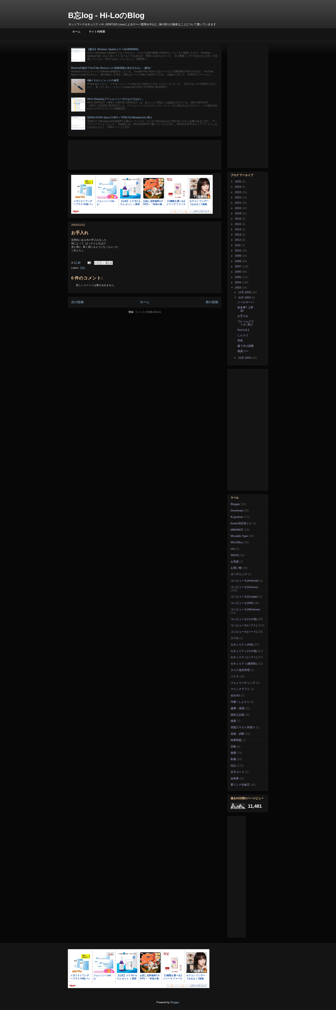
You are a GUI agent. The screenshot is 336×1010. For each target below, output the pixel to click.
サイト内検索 (97, 31)
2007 (238, 266)
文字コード (237, 772)
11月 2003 (244, 297)
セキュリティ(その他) (244, 650)
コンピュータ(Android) (244, 580)
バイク (235, 676)
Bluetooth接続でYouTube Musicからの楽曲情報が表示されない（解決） (111, 67)
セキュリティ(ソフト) (244, 657)
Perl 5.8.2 (243, 329)
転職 (233, 759)
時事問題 (236, 740)
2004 (238, 282)
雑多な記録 (237, 714)
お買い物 (236, 567)
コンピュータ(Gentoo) (244, 587)
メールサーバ (245, 302)
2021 (238, 202)
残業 (233, 720)
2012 (238, 239)
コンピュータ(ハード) (244, 631)
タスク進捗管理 (240, 670)
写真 (240, 340)
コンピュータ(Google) (244, 596)
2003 (238, 287)
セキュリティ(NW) (242, 644)
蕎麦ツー (242, 351)
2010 (238, 250)
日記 (82, 267)
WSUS (235, 555)
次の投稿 (77, 302)
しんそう (242, 335)
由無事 (235, 778)
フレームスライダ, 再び (245, 323)
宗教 (233, 746)
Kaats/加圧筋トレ (241, 523)
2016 (238, 218)
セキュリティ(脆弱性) (244, 663)
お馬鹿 (235, 561)
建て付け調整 (245, 345)
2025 (238, 181)
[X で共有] (103, 263)
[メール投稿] (89, 262)
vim (233, 548)
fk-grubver (237, 516)
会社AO (235, 695)
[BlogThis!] (100, 263)
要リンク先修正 (240, 784)
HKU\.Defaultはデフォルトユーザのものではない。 (116, 99)
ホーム (76, 31)
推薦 (233, 752)
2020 (238, 208)
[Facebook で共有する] (107, 263)
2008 (238, 261)
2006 (238, 271)
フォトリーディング (243, 682)
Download (237, 510)
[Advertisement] (144, 154)
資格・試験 (237, 733)
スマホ (235, 638)
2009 (238, 255)
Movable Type (239, 535)
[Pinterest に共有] (111, 263)
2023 (238, 192)
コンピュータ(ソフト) (244, 625)
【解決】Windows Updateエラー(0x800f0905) (112, 49)
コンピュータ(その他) (244, 619)
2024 (238, 186)
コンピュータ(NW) (242, 602)
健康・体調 (237, 708)
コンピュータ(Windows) (245, 609)
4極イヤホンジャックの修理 (103, 80)
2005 (238, 277)
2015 (238, 224)
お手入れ (242, 315)
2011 (238, 245)
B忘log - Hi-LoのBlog (106, 15)
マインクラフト (240, 689)
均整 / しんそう (240, 701)
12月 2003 (245, 292)
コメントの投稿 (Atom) (148, 312)
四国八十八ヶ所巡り (243, 727)
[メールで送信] (96, 263)
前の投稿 (212, 302)
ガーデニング (239, 574)
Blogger (235, 504)
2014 (238, 229)
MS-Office (237, 542)
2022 (238, 197)
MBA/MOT (237, 529)
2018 (238, 213)
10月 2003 (245, 357)
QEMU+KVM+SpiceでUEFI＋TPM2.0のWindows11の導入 (119, 117)
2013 (238, 234)
